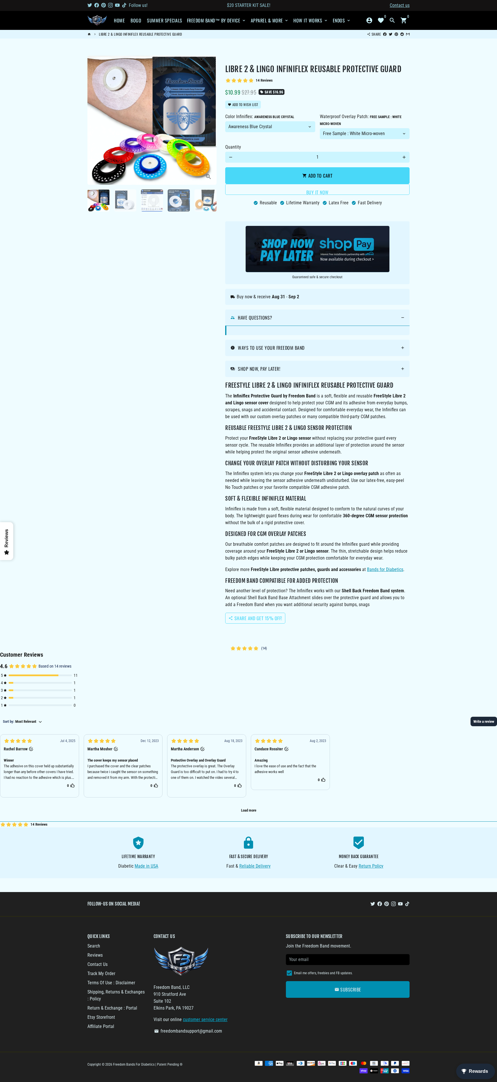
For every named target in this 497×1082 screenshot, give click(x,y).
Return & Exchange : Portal (112, 1008)
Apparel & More (270, 20)
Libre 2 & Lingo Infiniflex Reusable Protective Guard (140, 34)
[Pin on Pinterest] (396, 34)
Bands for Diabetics (385, 569)
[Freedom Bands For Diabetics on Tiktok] (124, 5)
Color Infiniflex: (259, 116)
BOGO (136, 20)
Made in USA (146, 866)
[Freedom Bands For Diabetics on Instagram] (110, 5)
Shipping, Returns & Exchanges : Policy (116, 995)
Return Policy (371, 866)
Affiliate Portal (100, 1026)
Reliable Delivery (255, 866)
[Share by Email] (408, 34)
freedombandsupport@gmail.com (188, 1031)
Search (93, 946)
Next (208, 120)
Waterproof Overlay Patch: (361, 120)
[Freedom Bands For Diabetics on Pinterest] (103, 5)
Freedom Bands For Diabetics (133, 1064)
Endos (342, 20)
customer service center (205, 1019)
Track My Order (101, 973)
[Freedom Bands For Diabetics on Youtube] (117, 5)
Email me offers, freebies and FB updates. (323, 973)
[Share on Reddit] (402, 34)
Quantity (233, 147)
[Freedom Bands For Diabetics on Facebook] (96, 5)
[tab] (317, 318)
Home (119, 20)
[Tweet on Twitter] (390, 34)
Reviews (95, 955)
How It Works (310, 20)
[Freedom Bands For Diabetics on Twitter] (89, 5)
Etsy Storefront (101, 1017)
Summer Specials (164, 20)
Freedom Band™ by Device (216, 20)
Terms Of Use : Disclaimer (111, 982)
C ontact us (400, 5)
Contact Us (97, 964)
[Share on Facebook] (385, 34)
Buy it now (317, 192)
